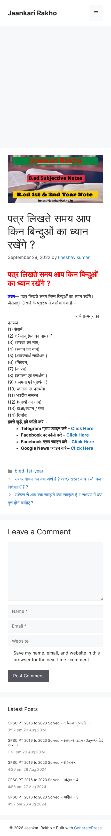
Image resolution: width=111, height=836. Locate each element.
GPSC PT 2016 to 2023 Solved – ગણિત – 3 (43, 797)
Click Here (82, 428)
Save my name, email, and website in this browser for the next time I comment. (56, 656)
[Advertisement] (55, 84)
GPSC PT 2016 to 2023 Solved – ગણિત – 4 (43, 779)
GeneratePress (88, 827)
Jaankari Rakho (32, 13)
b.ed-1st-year (29, 471)
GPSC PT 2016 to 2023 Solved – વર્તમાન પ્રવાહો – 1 (50, 723)
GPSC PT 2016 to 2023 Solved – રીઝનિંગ (42, 762)
